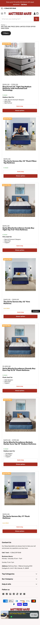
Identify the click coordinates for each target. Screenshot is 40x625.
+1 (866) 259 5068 (10, 8)
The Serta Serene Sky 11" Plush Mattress (16, 517)
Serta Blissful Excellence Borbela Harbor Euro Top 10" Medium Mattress (19, 443)
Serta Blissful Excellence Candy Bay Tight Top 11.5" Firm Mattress (18, 229)
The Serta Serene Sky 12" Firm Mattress (16, 302)
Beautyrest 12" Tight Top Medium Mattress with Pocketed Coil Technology (17, 88)
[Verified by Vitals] (11, 617)
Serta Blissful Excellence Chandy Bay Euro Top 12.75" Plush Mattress (19, 369)
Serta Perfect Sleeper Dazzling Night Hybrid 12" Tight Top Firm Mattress (18, 613)
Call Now (24, 4)
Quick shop (20, 106)
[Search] (36, 19)
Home (3, 25)
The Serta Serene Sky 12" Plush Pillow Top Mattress (20, 162)
